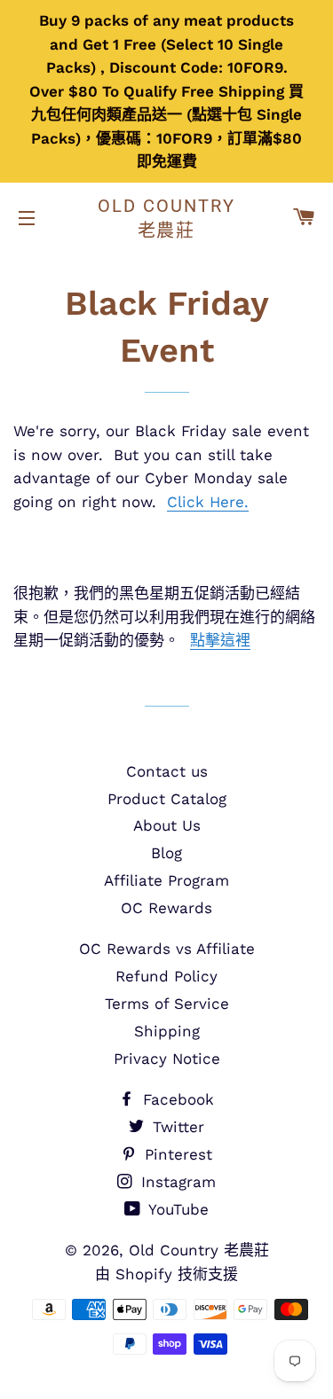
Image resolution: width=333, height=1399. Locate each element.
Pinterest (175, 1154)
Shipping (167, 1031)
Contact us (167, 771)
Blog (166, 853)
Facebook (176, 1099)
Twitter (175, 1127)
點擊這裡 (220, 640)
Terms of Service (167, 1003)
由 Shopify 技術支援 (166, 1274)
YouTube (176, 1209)
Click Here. (208, 502)
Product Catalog (166, 799)
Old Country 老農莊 (166, 218)
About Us (167, 825)
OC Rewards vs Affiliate (167, 948)
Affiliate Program (166, 880)
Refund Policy (166, 976)
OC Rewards (166, 908)
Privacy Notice (167, 1058)
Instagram (176, 1182)
